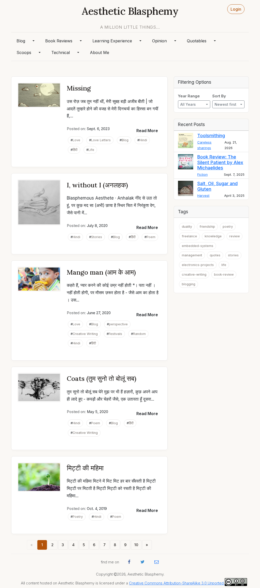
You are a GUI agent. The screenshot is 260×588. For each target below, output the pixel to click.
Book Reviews (58, 40)
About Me (99, 52)
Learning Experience (112, 40)
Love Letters (101, 140)
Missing (79, 88)
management (192, 255)
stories (233, 255)
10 (136, 545)
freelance (189, 236)
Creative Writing (85, 334)
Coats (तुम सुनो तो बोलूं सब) (101, 378)
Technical (60, 52)
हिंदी (75, 150)
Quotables (196, 40)
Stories (96, 237)
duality (187, 226)
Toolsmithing (211, 135)
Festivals (115, 334)
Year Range (189, 96)
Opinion (159, 40)
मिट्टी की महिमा (85, 468)
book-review (224, 274)
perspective (118, 324)
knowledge (213, 236)
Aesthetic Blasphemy (130, 11)
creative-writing (194, 274)
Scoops (24, 52)
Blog (21, 40)
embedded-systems (197, 246)
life (223, 265)
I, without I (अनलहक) (97, 185)
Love (76, 140)
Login (236, 9)
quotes (215, 255)
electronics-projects (198, 265)
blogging (188, 284)
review (234, 236)
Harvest (203, 195)
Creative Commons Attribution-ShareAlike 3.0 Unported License (183, 583)
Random (139, 334)
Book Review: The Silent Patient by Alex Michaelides (220, 162)
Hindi (143, 140)
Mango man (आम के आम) (101, 272)
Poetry (78, 517)
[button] (147, 130)
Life (91, 150)
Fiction (202, 174)
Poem (151, 237)
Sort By (219, 96)
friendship (207, 226)
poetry (228, 226)
